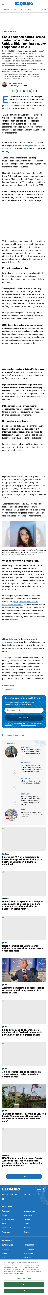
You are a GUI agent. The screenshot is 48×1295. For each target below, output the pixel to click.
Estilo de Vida (7, 1228)
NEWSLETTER (29, 1245)
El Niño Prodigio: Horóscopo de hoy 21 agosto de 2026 (31, 782)
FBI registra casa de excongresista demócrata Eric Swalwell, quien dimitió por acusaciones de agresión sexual (22, 1032)
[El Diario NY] (24, 4)
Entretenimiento (8, 1219)
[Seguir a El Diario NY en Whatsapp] (38, 1194)
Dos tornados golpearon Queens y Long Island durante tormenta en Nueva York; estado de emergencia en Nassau (31, 801)
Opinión (26, 1232)
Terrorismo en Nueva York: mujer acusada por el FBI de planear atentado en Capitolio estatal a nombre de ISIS (31, 768)
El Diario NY (6, 31)
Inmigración (28, 1215)
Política (13, 31)
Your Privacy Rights (24, 1278)
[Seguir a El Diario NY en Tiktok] (21, 1194)
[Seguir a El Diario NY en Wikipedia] (34, 1194)
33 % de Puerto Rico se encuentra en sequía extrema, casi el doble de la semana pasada (21, 1074)
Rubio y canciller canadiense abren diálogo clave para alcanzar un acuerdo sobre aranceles (22, 948)
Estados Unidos (29, 1211)
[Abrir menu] (3, 4)
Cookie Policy (18, 1273)
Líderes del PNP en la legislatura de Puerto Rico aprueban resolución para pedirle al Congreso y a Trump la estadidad (22, 861)
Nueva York (25, 747)
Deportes (27, 1219)
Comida (26, 1224)
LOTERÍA (5, 1258)
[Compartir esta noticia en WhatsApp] (12, 91)
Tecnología (6, 1232)
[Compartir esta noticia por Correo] (29, 91)
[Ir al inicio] (11, 1189)
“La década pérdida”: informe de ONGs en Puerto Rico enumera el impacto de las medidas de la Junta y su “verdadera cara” (24, 1117)
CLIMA (4, 1253)
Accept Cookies (24, 1291)
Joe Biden (25, 96)
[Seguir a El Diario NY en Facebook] (3, 1194)
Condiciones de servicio (28, 725)
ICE (37, 9)
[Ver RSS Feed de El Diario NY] (3, 1199)
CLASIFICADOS (7, 1245)
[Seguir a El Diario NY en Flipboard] (29, 1194)
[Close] (44, 1263)
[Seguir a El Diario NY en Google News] (25, 1194)
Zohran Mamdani (9, 9)
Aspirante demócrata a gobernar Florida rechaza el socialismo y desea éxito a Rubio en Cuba (23, 990)
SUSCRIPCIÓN (29, 1249)
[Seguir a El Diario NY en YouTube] (16, 1194)
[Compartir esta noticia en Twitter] (24, 91)
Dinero (23, 809)
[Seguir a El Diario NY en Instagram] (12, 1194)
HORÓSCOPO (28, 1253)
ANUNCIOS (28, 1258)
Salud (4, 1224)
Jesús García (17, 84)
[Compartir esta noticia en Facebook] (18, 91)
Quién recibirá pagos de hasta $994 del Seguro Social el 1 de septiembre (32, 814)
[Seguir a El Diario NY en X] (7, 1194)
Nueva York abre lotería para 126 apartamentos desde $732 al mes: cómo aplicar (31, 752)
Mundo (4, 1215)
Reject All (24, 1284)
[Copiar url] (35, 91)
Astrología (25, 778)
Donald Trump (26, 9)
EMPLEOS (5, 1249)
